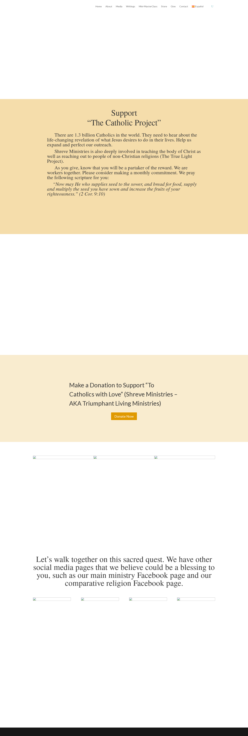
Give (173, 6)
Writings (130, 6)
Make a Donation (50, 60)
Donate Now (124, 416)
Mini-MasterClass (148, 6)
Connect (43, 676)
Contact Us (83, 60)
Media (119, 6)
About (108, 6)
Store (164, 6)
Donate (65, 676)
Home (98, 6)
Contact (183, 6)
